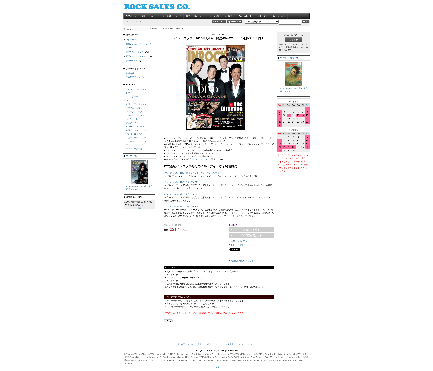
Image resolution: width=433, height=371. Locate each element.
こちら (290, 44)
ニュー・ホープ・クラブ (137, 138)
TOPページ (131, 16)
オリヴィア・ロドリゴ (136, 115)
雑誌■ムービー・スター (136, 56)
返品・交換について (195, 16)
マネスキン (131, 100)
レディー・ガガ (133, 93)
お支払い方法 (279, 16)
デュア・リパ (132, 123)
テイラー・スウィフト (136, 89)
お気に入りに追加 (239, 241)
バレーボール (132, 40)
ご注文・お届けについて (170, 16)
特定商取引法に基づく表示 (189, 344)
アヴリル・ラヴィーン (136, 108)
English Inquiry (246, 16)
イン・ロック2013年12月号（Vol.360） (182, 206)
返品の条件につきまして (242, 260)
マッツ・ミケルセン (135, 145)
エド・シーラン (133, 97)
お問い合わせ (212, 344)
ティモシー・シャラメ (136, 141)
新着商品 (130, 73)
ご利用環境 (228, 344)
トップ (216, 367)
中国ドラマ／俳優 (134, 149)
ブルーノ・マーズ (134, 111)
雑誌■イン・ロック (134, 52)
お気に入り (263, 16)
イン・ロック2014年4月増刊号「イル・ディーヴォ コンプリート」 (194, 173)
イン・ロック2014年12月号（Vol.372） (182, 194)
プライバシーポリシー (248, 344)
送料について (147, 16)
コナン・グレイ (133, 119)
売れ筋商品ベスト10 (135, 77)
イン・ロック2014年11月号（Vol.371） (182, 182)
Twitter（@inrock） (200, 159)
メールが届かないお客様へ (221, 16)
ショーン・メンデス (135, 126)
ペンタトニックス (134, 134)
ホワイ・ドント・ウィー (137, 130)
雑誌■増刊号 (131, 61)
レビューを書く (238, 245)
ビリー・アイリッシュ (136, 104)
